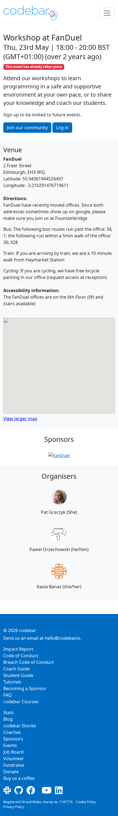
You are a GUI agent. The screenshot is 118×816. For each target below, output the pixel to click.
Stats (8, 713)
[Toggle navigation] (107, 13)
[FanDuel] (59, 455)
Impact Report (18, 649)
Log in (62, 128)
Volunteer (13, 759)
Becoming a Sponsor (24, 688)
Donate (11, 772)
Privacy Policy (13, 807)
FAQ (7, 695)
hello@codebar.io (62, 638)
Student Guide (18, 675)
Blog (8, 719)
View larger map (20, 419)
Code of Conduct (20, 656)
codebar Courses (21, 702)
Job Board (13, 752)
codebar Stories (19, 726)
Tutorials (12, 682)
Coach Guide (16, 669)
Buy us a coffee (19, 778)
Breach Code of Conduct (28, 662)
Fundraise (13, 765)
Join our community (27, 128)
